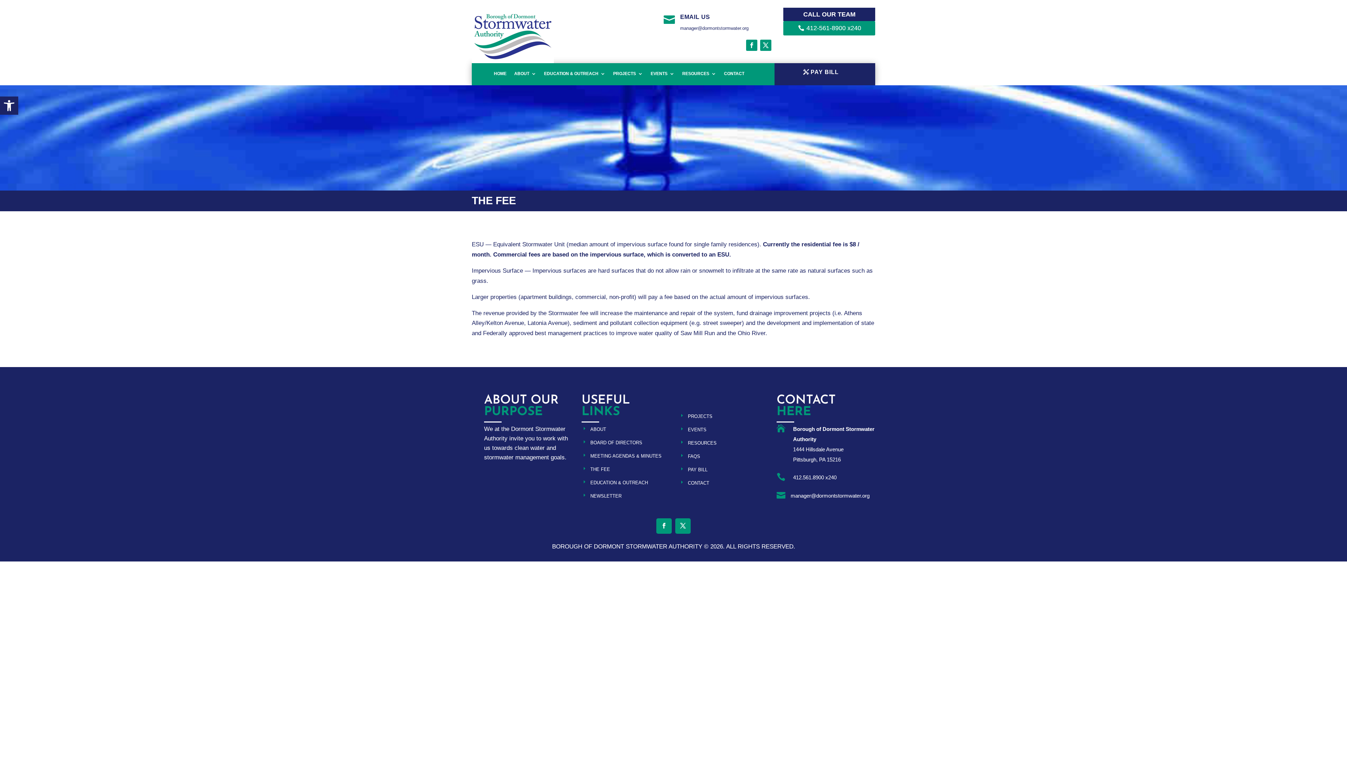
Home (500, 73)
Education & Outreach (571, 73)
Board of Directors (616, 442)
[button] (9, 106)
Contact (734, 73)
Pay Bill (698, 469)
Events (659, 73)
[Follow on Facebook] (751, 45)
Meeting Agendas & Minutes (626, 456)
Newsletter (606, 496)
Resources (695, 73)
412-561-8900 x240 (833, 28)
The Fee (600, 469)
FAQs (694, 456)
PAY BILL (825, 72)
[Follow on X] (765, 45)
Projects (624, 73)
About (521, 73)
